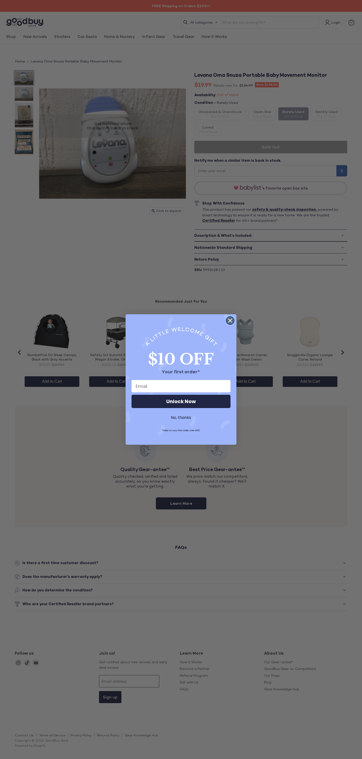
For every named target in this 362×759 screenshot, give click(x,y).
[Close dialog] (230, 320)
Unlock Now (181, 401)
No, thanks (181, 417)
